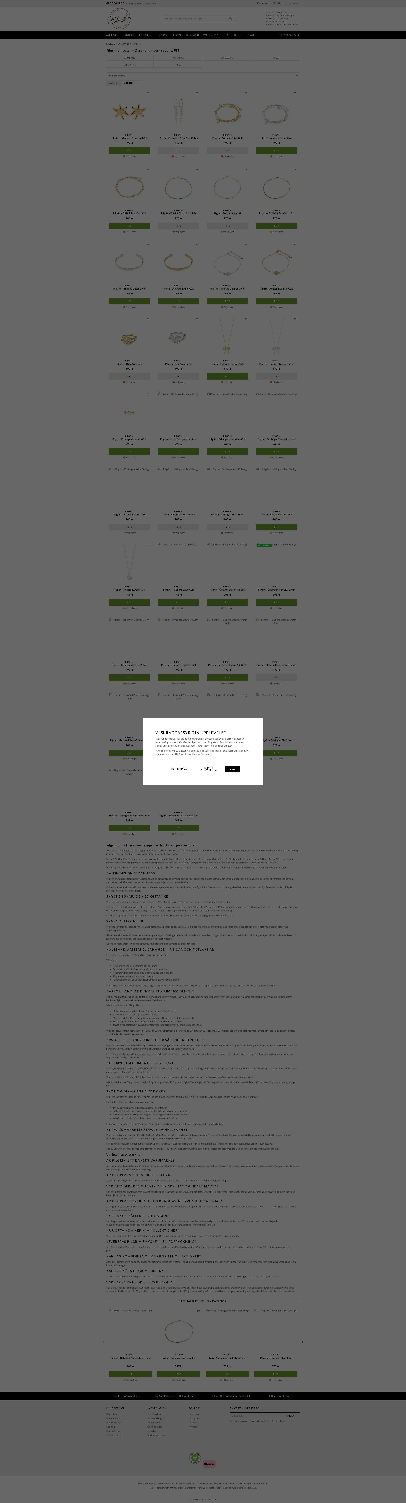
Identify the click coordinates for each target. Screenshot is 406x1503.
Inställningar (179, 769)
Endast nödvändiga (209, 769)
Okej (232, 769)
